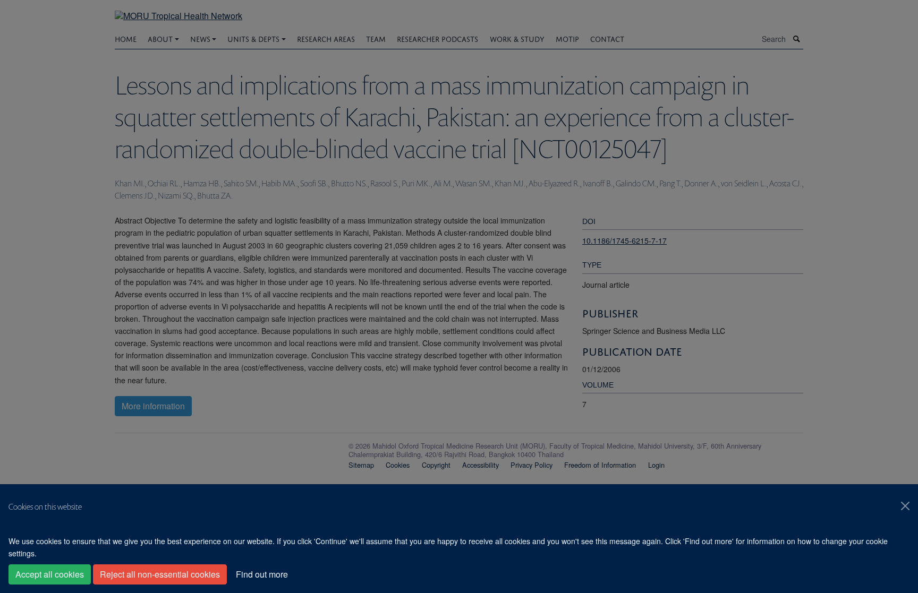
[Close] (905, 505)
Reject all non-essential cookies (160, 574)
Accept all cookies (49, 574)
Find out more (262, 574)
